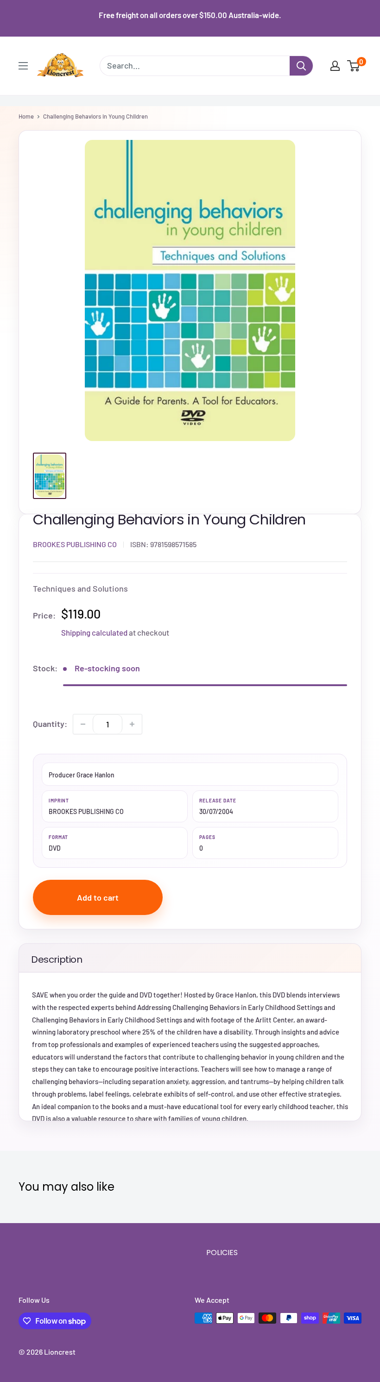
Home (26, 116)
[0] (354, 65)
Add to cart (98, 897)
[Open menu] (23, 65)
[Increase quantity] (132, 724)
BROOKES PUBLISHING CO (75, 544)
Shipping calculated (94, 632)
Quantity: (50, 724)
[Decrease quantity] (83, 724)
